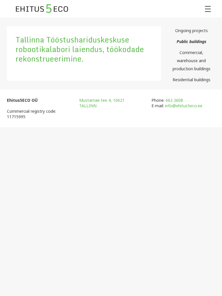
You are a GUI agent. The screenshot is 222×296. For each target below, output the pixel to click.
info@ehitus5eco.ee (183, 105)
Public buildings (191, 41)
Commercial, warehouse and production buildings (191, 60)
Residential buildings (191, 79)
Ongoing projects (191, 30)
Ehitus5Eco (42, 8)
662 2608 (174, 100)
